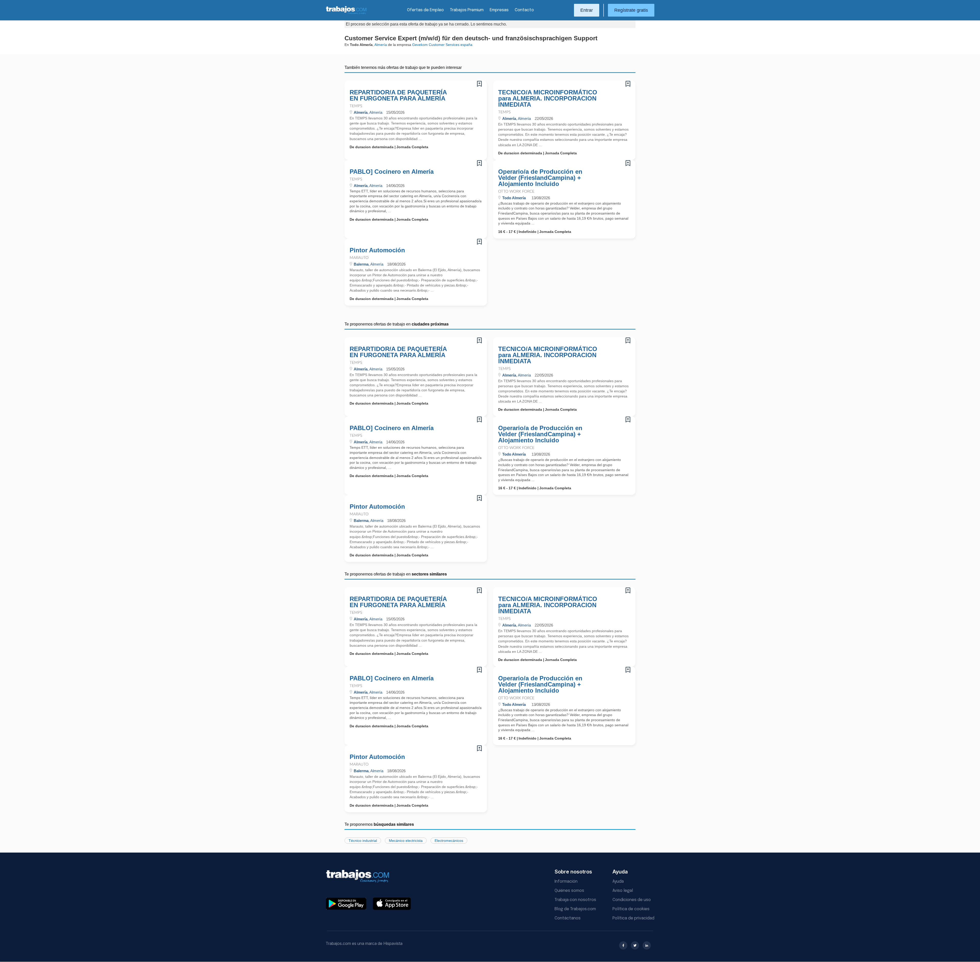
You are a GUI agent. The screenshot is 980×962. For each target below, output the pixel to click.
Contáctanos (568, 918)
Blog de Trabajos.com (575, 909)
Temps (356, 106)
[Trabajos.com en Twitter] (635, 945)
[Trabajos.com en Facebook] (623, 945)
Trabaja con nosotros (575, 900)
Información (566, 881)
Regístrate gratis (631, 10)
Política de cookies (631, 909)
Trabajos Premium (467, 10)
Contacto (524, 10)
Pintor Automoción (377, 250)
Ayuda (618, 881)
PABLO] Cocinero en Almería (392, 172)
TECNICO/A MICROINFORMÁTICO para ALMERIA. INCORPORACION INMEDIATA (547, 98)
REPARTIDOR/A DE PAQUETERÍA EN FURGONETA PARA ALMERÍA (398, 95)
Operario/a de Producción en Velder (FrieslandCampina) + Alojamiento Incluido (540, 178)
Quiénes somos (569, 891)
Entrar (586, 10)
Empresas (499, 10)
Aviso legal (622, 891)
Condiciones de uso (631, 900)
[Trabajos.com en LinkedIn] (647, 945)
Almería (380, 45)
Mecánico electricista (406, 841)
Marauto (359, 258)
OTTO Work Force (516, 191)
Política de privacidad (633, 918)
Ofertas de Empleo (425, 10)
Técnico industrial (363, 841)
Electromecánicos (449, 841)
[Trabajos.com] (346, 13)
